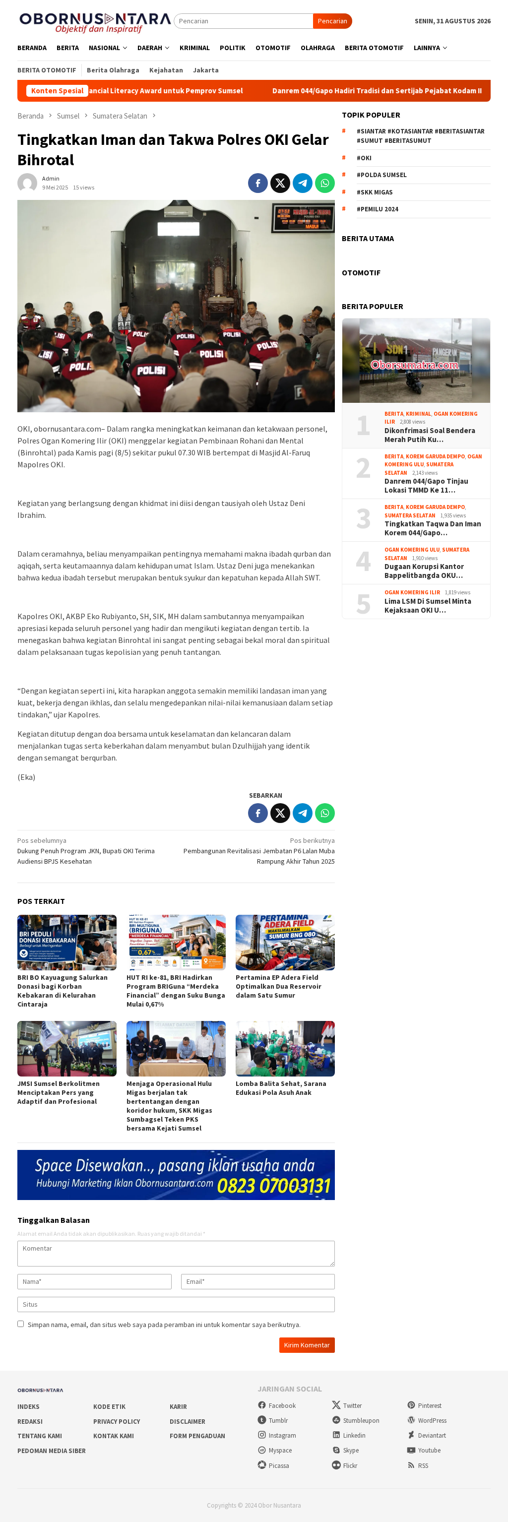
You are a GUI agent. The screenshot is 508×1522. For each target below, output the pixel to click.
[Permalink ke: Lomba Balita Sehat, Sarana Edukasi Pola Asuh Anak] (285, 1049)
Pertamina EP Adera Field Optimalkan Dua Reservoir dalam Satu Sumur (278, 986)
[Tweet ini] (280, 183)
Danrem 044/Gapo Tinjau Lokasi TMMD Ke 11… (426, 486)
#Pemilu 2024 (377, 209)
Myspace (280, 1450)
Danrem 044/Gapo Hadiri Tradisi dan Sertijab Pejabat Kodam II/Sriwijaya (356, 90)
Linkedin (354, 1435)
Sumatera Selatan (410, 515)
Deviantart (432, 1435)
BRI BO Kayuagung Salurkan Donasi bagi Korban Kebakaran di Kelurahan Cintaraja (62, 991)
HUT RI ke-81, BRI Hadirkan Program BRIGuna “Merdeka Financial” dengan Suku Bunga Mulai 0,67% (176, 991)
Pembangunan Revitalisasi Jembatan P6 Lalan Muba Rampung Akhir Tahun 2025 (259, 851)
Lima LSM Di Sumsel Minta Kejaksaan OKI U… (427, 606)
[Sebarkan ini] (258, 183)
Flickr (350, 1465)
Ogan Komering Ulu (412, 549)
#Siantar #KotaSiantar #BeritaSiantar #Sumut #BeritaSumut (421, 136)
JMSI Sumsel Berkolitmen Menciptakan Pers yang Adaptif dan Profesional (58, 1092)
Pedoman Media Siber (51, 1451)
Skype (351, 1450)
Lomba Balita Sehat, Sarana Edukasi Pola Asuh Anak (281, 1088)
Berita (393, 413)
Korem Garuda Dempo (435, 456)
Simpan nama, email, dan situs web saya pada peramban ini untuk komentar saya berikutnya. (164, 1324)
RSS (423, 1465)
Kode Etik (109, 1406)
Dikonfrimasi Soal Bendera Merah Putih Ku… (429, 435)
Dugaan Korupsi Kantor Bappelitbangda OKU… (424, 571)
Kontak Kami (113, 1436)
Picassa (279, 1465)
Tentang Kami (39, 1436)
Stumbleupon (361, 1420)
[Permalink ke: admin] (27, 182)
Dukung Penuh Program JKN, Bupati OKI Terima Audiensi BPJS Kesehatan (86, 851)
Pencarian (332, 20)
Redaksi (30, 1421)
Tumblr (278, 1420)
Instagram (282, 1435)
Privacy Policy (116, 1421)
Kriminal (418, 413)
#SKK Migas (375, 192)
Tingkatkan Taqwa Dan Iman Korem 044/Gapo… (432, 528)
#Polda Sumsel (382, 175)
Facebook (282, 1405)
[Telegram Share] (303, 183)
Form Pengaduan (197, 1436)
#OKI (364, 158)
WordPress (432, 1420)
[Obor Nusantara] (95, 20)
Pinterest (430, 1405)
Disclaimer (187, 1421)
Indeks (28, 1406)
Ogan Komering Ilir (412, 592)
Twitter (352, 1405)
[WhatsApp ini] (325, 183)
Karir (178, 1406)
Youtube (429, 1450)
